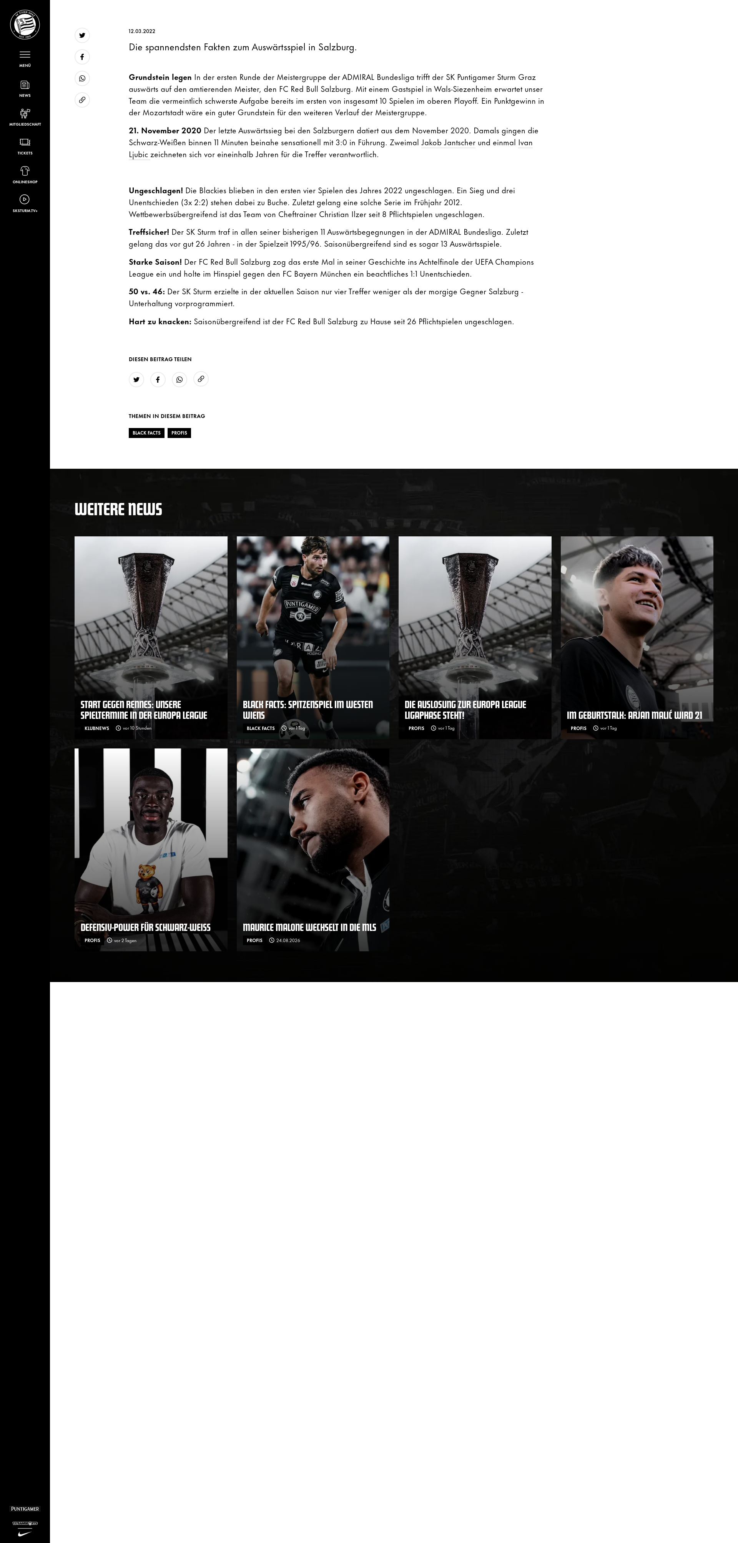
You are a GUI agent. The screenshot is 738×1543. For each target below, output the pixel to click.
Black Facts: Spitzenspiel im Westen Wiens (308, 709)
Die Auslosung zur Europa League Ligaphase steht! (465, 709)
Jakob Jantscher (448, 142)
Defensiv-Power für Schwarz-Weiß (146, 927)
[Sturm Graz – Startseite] (25, 24)
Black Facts (147, 432)
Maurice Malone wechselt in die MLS (309, 927)
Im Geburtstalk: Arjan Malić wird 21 (634, 714)
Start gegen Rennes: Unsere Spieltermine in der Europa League (144, 709)
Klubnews (97, 728)
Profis (179, 432)
